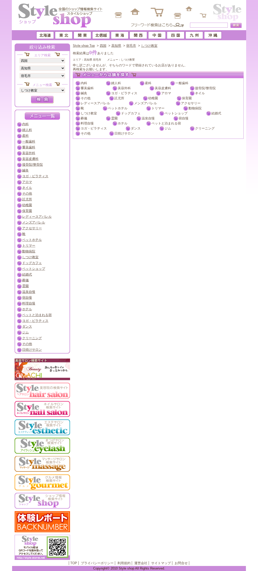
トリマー (158, 108)
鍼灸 (84, 93)
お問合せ (181, 563)
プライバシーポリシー (97, 563)
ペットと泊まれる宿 (166, 123)
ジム (168, 128)
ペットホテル (117, 108)
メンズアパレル (145, 103)
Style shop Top (84, 46)
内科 (84, 83)
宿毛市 (131, 46)
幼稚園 (153, 98)
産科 (148, 83)
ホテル (122, 123)
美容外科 (124, 88)
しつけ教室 (149, 46)
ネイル (200, 93)
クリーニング (205, 128)
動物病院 (195, 108)
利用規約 (124, 563)
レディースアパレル (95, 103)
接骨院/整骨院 (205, 88)
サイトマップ (161, 563)
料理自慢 (87, 123)
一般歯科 (181, 83)
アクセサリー (191, 103)
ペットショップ (176, 113)
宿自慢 (183, 118)
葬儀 (84, 118)
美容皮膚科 (163, 88)
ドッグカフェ (131, 113)
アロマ (166, 93)
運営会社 (140, 563)
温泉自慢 (148, 118)
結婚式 (216, 113)
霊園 (114, 118)
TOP (73, 563)
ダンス (136, 128)
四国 (103, 46)
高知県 (116, 46)
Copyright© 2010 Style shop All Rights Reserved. (129, 568)
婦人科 (116, 83)
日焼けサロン (124, 133)
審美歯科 (87, 88)
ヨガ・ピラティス (124, 93)
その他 (85, 98)
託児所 (119, 98)
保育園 (187, 98)
